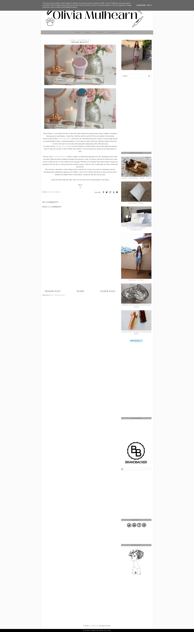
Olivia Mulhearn (93, 626)
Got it (149, 5)
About (88, 32)
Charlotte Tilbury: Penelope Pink (136, 333)
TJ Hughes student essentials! (136, 229)
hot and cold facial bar (60, 156)
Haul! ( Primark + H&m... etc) (136, 178)
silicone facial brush (64, 138)
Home (77, 32)
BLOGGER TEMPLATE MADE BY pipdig (97, 630)
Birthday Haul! (136, 203)
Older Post (108, 291)
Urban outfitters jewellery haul (136, 306)
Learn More (141, 5)
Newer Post (53, 291)
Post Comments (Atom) (58, 295)
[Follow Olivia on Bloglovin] (136, 342)
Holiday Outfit (136, 280)
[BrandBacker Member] (136, 464)
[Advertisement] (80, 273)
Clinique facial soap (62, 146)
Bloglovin (114, 32)
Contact (100, 32)
